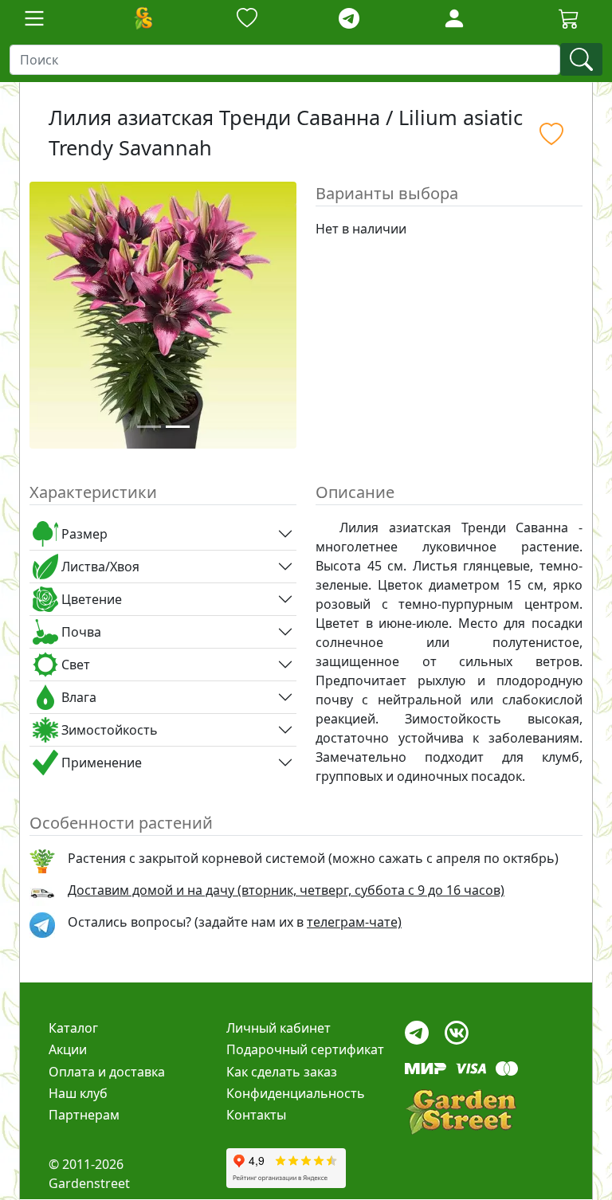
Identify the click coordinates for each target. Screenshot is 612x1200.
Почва (79, 632)
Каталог (73, 1028)
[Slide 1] (149, 427)
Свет (74, 664)
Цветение (90, 599)
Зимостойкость (108, 730)
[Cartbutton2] (569, 18)
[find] (581, 59)
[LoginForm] (454, 17)
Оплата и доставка (107, 1071)
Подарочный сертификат (305, 1049)
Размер (83, 534)
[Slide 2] (178, 427)
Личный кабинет (278, 1028)
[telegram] (349, 19)
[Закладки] (247, 19)
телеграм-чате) (354, 922)
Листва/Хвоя (98, 566)
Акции (68, 1049)
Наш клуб (78, 1093)
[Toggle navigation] (34, 18)
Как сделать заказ (281, 1071)
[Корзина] (569, 18)
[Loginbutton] (454, 18)
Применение (100, 762)
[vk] (457, 1029)
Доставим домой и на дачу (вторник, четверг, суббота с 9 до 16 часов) (286, 890)
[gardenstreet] (460, 1112)
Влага (77, 697)
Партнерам (84, 1115)
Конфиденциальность (295, 1093)
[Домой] (143, 18)
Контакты (256, 1115)
